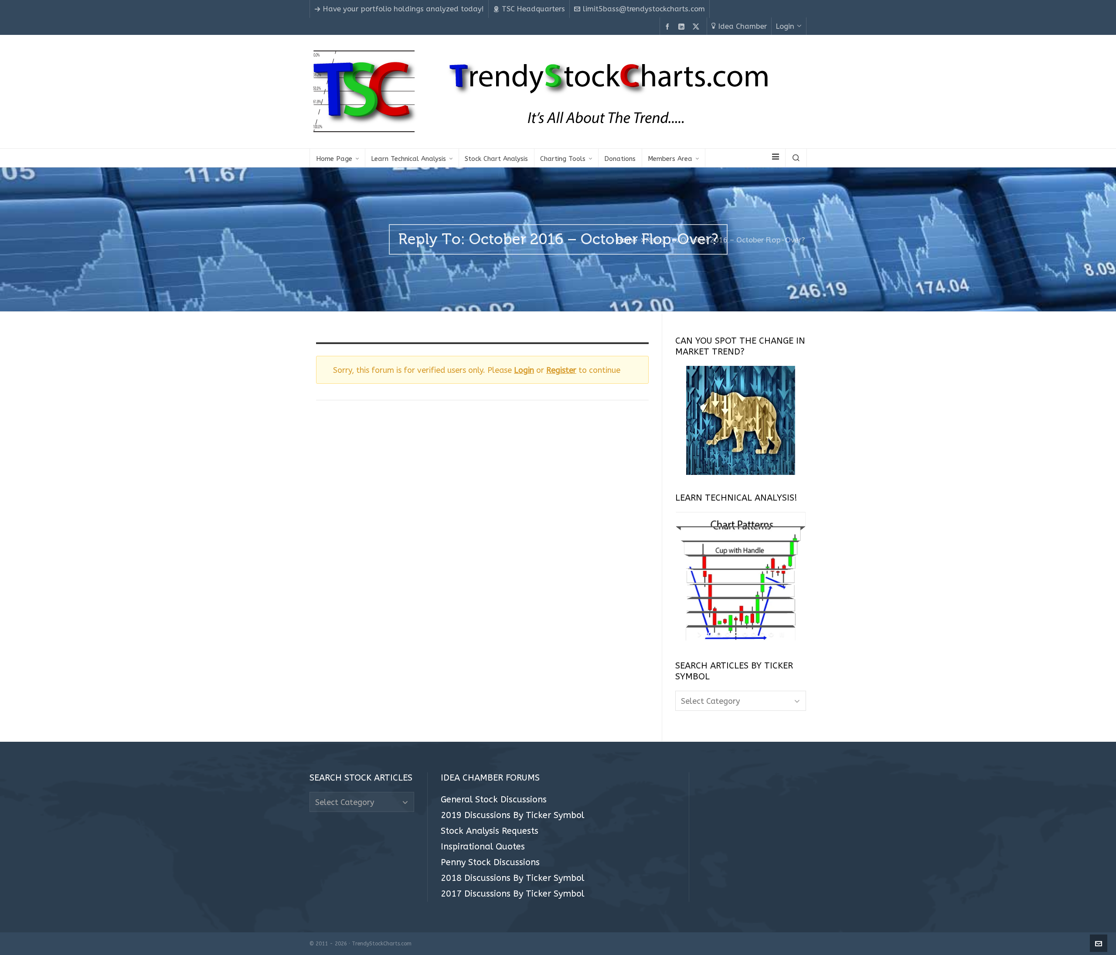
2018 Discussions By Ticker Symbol (512, 878)
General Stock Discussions (494, 800)
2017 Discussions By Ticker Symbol (512, 894)
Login (785, 26)
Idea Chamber (742, 26)
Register (561, 370)
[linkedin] (682, 27)
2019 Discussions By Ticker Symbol (512, 815)
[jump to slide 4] (736, 634)
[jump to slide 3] (727, 634)
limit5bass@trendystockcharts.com (644, 9)
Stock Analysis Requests (489, 831)
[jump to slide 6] (753, 634)
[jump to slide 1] (710, 634)
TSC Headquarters (533, 9)
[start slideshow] (700, 634)
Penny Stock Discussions (490, 862)
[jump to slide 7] (762, 634)
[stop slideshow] (781, 634)
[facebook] (668, 27)
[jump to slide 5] (745, 634)
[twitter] (697, 27)
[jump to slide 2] (719, 634)
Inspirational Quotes (483, 847)
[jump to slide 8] (771, 634)
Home (627, 240)
